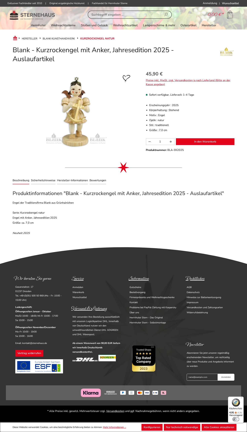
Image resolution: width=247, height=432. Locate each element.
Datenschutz (193, 292)
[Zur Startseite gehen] (32, 14)
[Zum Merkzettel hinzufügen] (126, 79)
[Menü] (242, 399)
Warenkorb (78, 292)
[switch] (236, 419)
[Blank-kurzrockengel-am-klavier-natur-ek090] (76, 112)
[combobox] (124, 14)
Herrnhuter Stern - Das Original (146, 317)
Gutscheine (135, 287)
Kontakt (134, 302)
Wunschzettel (79, 297)
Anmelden (77, 287)
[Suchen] (166, 14)
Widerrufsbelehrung (197, 312)
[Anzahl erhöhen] (170, 141)
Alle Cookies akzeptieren (219, 427)
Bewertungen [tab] (98, 180)
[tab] (21, 180)
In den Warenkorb (205, 141)
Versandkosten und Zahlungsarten (205, 307)
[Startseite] (14, 38)
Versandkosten (115, 411)
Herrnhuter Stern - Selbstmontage (148, 322)
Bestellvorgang (137, 292)
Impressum (192, 302)
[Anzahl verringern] (149, 141)
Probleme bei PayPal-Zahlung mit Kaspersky (153, 307)
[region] (75, 112)
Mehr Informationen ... (114, 427)
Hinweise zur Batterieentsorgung (204, 297)
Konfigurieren (152, 427)
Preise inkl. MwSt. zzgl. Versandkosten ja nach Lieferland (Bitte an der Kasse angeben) (188, 82)
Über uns (134, 312)
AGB (189, 287)
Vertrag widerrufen (29, 353)
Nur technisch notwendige (182, 427)
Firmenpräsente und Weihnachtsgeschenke (152, 297)
